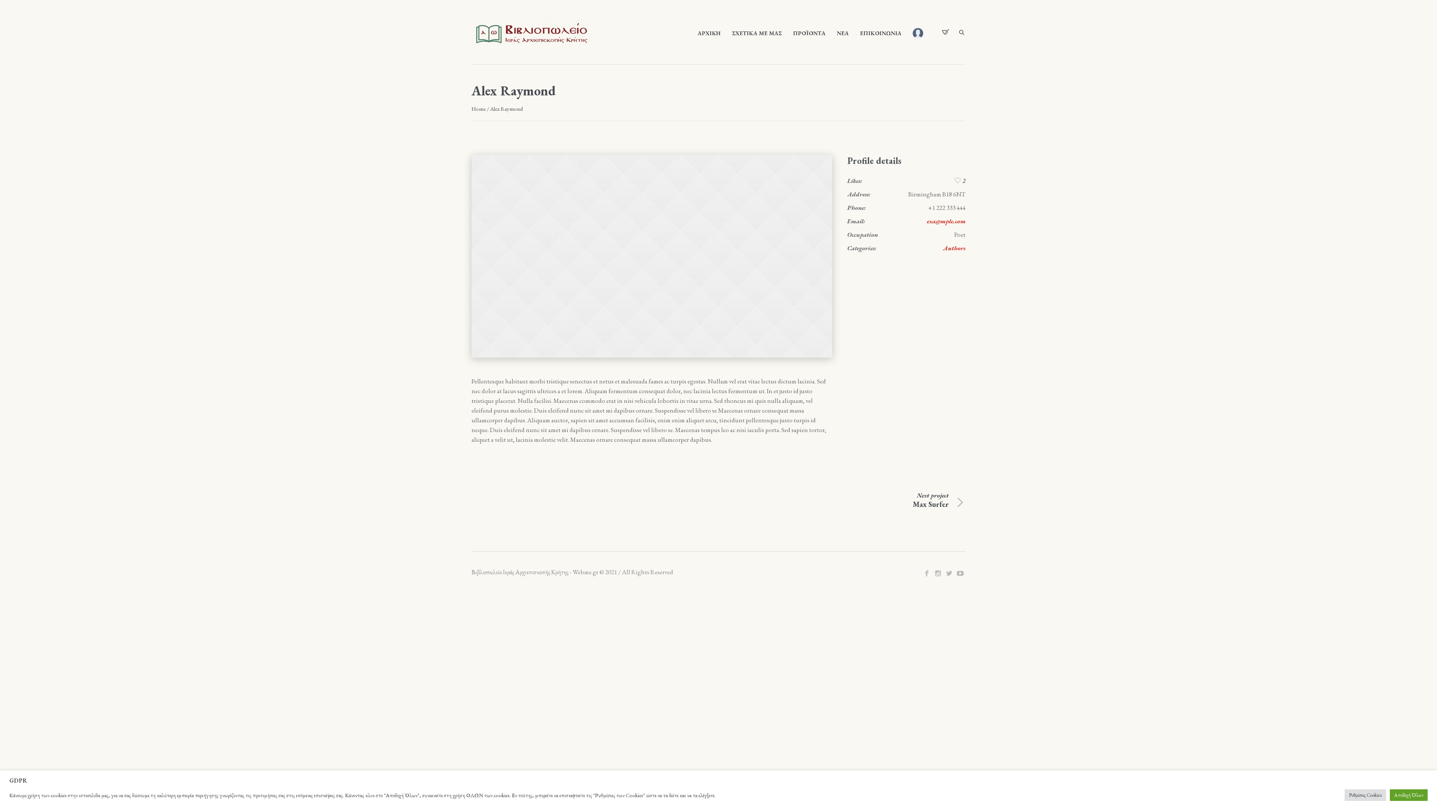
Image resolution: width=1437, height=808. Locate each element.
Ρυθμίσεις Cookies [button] (1365, 795)
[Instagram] (938, 573)
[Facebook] (926, 573)
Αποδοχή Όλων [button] (1408, 795)
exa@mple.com (946, 221)
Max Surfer (931, 504)
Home (479, 108)
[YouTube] (960, 573)
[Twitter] (949, 573)
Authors (954, 248)
